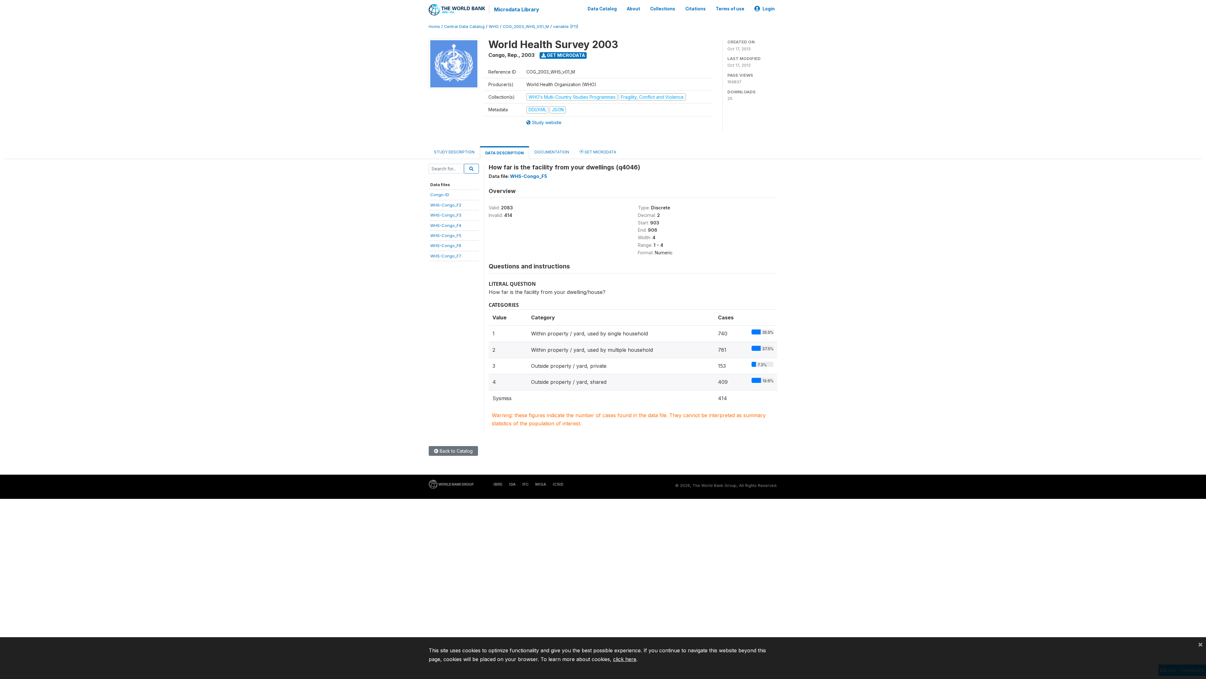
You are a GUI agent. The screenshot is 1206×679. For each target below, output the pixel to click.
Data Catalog (602, 8)
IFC (525, 484)
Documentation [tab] (552, 152)
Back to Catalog (455, 451)
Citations (695, 8)
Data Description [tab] (504, 153)
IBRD (498, 484)
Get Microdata (565, 55)
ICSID (558, 484)
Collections (662, 8)
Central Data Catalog (464, 26)
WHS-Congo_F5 (445, 235)
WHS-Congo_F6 (445, 245)
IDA (512, 484)
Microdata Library (516, 9)
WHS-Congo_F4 (445, 225)
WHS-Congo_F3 (445, 215)
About (633, 8)
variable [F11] (565, 26)
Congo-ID (439, 194)
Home (434, 26)
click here (624, 659)
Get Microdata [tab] (600, 152)
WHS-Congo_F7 (445, 255)
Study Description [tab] (454, 152)
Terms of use (730, 8)
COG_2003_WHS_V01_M (526, 26)
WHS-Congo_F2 (445, 204)
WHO (494, 26)
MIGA (540, 484)
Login (769, 8)
